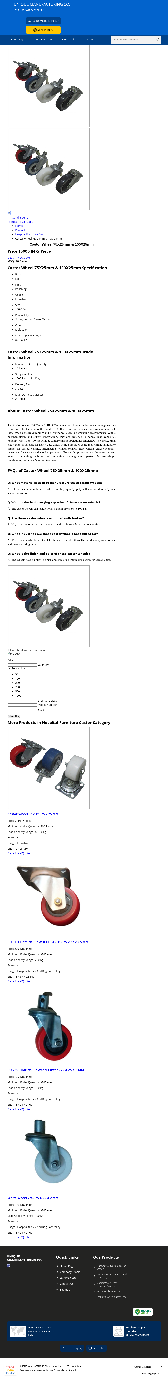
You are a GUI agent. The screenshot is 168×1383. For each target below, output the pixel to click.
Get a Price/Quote (19, 257)
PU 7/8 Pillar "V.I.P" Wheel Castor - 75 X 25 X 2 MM (46, 1070)
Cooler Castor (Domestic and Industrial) (112, 1276)
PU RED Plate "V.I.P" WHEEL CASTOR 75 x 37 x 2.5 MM (48, 942)
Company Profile (43, 39)
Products (21, 230)
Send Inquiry (45, 29)
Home (19, 226)
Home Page (18, 39)
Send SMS (99, 1348)
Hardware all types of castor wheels (111, 1267)
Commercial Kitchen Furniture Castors (107, 1284)
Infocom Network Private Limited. (61, 1369)
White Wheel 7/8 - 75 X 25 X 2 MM (33, 1198)
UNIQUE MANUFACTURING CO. (42, 7)
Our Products (70, 39)
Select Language (148, 1373)
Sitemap (65, 1289)
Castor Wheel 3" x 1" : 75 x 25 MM (33, 814)
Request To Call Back (20, 222)
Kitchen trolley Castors (108, 1291)
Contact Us (94, 39)
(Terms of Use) (74, 1366)
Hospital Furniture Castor (31, 234)
